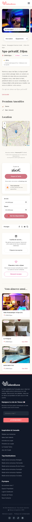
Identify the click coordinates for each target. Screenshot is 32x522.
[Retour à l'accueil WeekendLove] (16, 383)
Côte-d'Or (26, 45)
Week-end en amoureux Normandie (12, 463)
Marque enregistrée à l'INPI (16, 510)
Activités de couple (7, 440)
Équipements (20, 38)
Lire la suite (5, 94)
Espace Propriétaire (7, 488)
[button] (16, 132)
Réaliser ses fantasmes (8, 434)
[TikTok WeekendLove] (18, 517)
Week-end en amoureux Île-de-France (13, 466)
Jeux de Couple (6, 450)
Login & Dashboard (7, 492)
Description (9, 38)
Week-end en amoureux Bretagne (12, 460)
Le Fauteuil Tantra (7, 447)
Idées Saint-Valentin (7, 437)
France (4, 45)
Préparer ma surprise (16, 250)
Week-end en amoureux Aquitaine (12, 472)
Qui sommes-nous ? (7, 485)
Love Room (25, 55)
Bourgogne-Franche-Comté (14, 45)
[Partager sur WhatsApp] (22, 227)
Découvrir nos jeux (16, 274)
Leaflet (28, 145)
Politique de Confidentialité (22, 514)
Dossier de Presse (7, 495)
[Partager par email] (25, 227)
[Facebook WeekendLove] (13, 517)
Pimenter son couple (8, 444)
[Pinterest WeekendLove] (22, 517)
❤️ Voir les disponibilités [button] (16, 216)
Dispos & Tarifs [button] (16, 176)
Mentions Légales (7, 514)
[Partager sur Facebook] (19, 227)
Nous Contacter (6, 498)
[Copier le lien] (27, 227)
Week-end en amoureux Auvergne (12, 469)
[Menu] (28, 3)
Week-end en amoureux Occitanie (12, 475)
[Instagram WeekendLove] (9, 517)
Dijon (3, 47)
